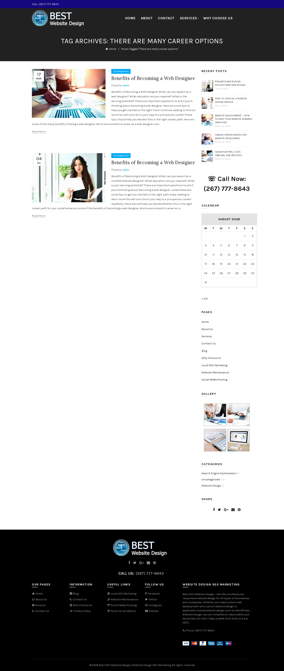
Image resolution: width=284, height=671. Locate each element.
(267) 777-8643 (150, 573)
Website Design (211, 485)
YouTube (153, 611)
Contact (166, 18)
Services (188, 18)
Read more (39, 131)
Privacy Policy (82, 611)
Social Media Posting (214, 379)
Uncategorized (121, 71)
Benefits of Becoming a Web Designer (153, 78)
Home (130, 18)
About (147, 18)
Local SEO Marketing (214, 365)
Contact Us (209, 343)
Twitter (152, 599)
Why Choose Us (218, 18)
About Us (207, 329)
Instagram (155, 605)
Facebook (153, 593)
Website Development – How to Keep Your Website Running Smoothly (233, 119)
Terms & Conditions (123, 611)
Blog (204, 350)
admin (125, 85)
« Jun (205, 298)
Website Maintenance (215, 372)
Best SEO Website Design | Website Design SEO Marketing (135, 665)
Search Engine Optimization (219, 473)
